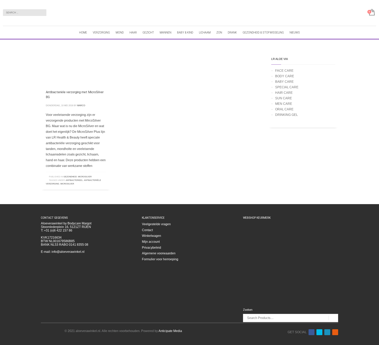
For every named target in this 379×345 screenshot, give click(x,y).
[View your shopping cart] (371, 13)
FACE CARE (284, 70)
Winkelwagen (151, 235)
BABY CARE (284, 81)
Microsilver (67, 184)
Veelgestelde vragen (156, 224)
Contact (147, 230)
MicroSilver (85, 177)
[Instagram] (335, 332)
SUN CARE (283, 98)
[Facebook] (311, 332)
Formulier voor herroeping (160, 259)
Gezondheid (70, 177)
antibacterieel (74, 180)
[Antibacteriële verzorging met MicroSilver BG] (70, 68)
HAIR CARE (284, 92)
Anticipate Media (170, 331)
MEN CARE (283, 103)
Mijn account (151, 241)
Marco (81, 105)
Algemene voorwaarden (158, 253)
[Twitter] (319, 332)
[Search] (333, 318)
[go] (42, 12)
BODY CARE (284, 76)
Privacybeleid (151, 247)
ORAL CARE (284, 109)
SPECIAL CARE (286, 87)
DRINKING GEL (286, 114)
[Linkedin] (327, 332)
